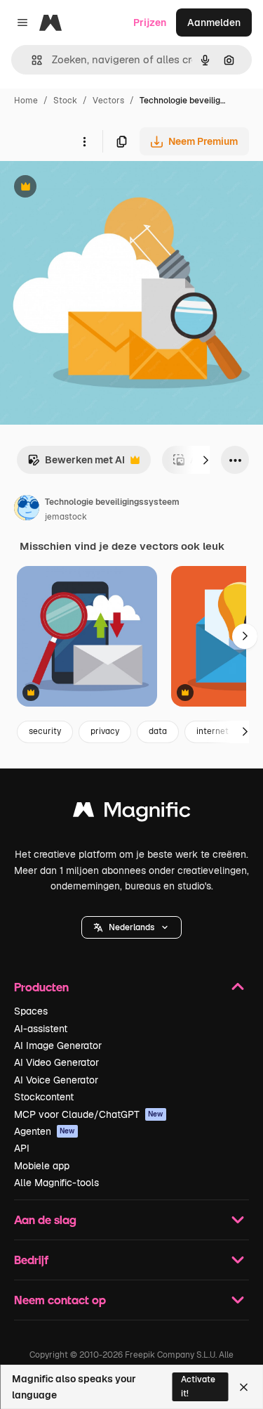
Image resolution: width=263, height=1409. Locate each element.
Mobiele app (41, 1165)
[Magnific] (132, 813)
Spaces (31, 1011)
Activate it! (198, 1386)
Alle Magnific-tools (56, 1182)
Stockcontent (44, 1096)
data (158, 731)
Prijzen (149, 22)
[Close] (243, 1387)
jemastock (66, 516)
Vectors (108, 100)
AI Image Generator (58, 1045)
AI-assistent (40, 1028)
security (45, 731)
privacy (104, 731)
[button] (131, 927)
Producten (41, 986)
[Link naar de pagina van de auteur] (26, 510)
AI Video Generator (56, 1062)
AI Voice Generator (56, 1080)
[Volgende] (205, 460)
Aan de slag (45, 1219)
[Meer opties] (84, 141)
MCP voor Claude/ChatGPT (88, 1114)
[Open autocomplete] (31, 60)
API (21, 1148)
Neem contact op (60, 1299)
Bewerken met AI (76, 463)
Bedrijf (31, 1259)
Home (26, 100)
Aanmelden (214, 22)
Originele (92, 188)
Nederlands (131, 927)
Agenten (44, 1131)
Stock (65, 100)
